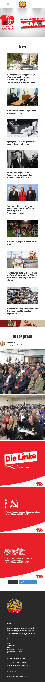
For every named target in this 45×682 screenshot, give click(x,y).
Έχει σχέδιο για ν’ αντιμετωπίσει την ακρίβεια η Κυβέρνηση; (21, 142)
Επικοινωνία (11, 653)
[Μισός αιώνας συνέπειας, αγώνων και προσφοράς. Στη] (22, 417)
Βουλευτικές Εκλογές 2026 (16, 649)
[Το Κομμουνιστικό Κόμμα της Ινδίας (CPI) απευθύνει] (22, 509)
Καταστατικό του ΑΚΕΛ (14, 651)
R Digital (26, 676)
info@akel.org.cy (22, 666)
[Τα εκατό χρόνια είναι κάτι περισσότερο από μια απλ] (22, 463)
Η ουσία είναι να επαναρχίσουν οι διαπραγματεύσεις (21, 111)
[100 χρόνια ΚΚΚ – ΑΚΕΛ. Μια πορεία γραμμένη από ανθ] (22, 371)
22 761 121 (23, 663)
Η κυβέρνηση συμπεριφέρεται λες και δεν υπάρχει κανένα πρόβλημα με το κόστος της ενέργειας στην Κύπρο (22, 276)
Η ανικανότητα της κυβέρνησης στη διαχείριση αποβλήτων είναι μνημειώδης (22, 311)
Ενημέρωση (11, 645)
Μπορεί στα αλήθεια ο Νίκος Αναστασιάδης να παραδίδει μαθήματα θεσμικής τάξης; (19, 174)
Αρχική (9, 643)
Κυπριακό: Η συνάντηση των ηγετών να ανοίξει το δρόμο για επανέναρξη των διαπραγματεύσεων (20, 209)
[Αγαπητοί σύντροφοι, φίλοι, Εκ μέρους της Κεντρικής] (22, 555)
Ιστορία (9, 647)
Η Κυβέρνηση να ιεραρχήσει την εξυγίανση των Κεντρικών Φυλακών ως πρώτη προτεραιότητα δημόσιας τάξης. (21, 78)
